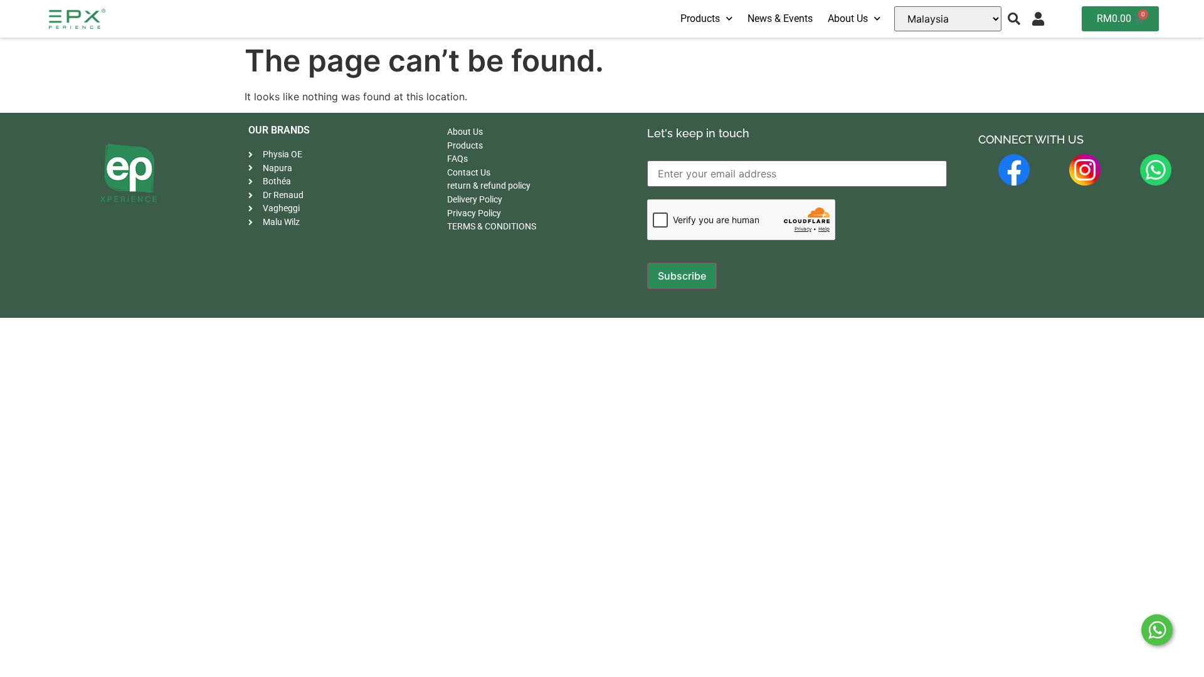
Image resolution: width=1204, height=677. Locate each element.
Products (700, 18)
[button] (1014, 18)
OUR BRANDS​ (279, 130)
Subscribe (682, 276)
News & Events (780, 18)
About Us (848, 18)
